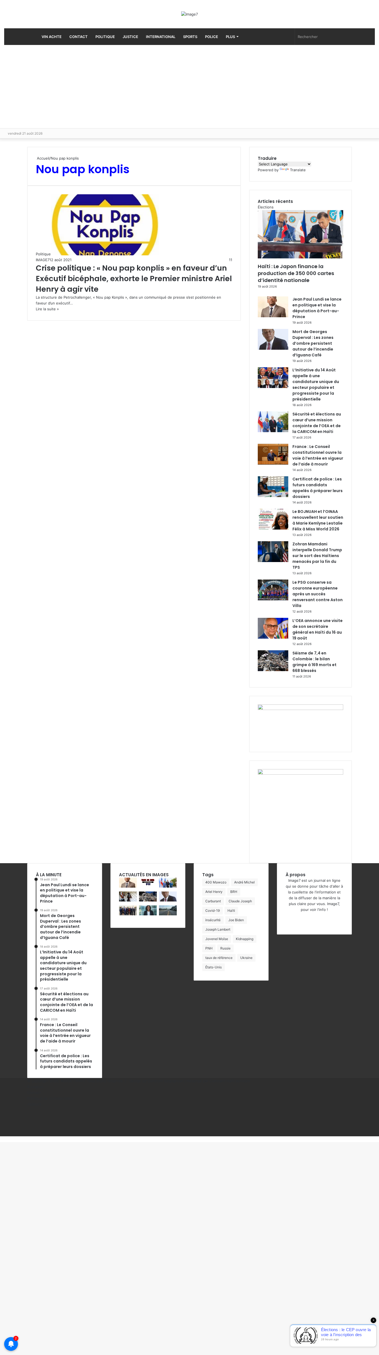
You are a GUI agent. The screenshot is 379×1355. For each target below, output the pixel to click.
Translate (298, 170)
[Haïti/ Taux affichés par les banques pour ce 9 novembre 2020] (148, 886)
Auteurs (34, 1104)
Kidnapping (244, 939)
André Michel (244, 882)
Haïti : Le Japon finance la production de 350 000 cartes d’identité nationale (296, 273)
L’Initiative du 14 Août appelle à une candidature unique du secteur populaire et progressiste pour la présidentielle (315, 384)
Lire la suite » (47, 309)
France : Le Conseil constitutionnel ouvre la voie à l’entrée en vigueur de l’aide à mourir (317, 455)
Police (211, 36)
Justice (130, 36)
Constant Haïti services (229, 1081)
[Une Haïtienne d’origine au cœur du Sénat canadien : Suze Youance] (148, 914)
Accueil (42, 158)
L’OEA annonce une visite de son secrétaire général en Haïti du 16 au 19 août (317, 629)
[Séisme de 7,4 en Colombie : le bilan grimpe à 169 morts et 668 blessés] (273, 670)
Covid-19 (212, 910)
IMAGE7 (42, 260)
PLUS (230, 36)
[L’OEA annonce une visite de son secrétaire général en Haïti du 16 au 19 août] (273, 637)
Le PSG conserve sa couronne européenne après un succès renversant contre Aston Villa (317, 594)
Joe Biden (236, 920)
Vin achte (51, 36)
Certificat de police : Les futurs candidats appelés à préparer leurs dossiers (317, 487)
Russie (225, 948)
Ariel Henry (214, 892)
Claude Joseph (240, 901)
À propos (35, 1086)
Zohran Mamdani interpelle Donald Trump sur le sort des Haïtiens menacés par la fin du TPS (317, 555)
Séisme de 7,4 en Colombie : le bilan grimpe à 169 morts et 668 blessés (314, 661)
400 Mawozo (215, 882)
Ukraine (246, 958)
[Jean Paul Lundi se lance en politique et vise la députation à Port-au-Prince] (273, 316)
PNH (209, 948)
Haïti (231, 910)
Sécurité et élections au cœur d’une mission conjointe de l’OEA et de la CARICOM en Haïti (316, 422)
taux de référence (219, 958)
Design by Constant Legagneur (156, 1081)
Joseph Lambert (217, 929)
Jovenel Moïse (216, 939)
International (160, 36)
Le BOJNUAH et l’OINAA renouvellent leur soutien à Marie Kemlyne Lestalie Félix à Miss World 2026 (317, 520)
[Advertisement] (189, 86)
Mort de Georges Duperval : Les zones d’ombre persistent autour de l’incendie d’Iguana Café (312, 343)
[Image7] (189, 14)
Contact (78, 36)
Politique (105, 36)
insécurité (213, 920)
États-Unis (213, 967)
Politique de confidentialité (50, 1098)
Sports (190, 36)
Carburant (213, 901)
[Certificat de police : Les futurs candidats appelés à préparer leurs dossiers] (273, 495)
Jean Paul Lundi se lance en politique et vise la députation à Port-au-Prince (317, 307)
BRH (233, 892)
